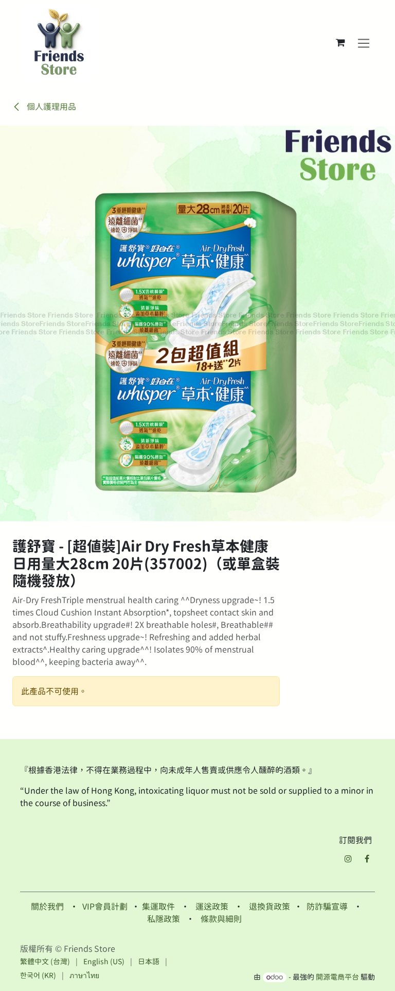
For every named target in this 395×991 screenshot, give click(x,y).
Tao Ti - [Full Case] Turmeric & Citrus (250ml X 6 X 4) (233, 905)
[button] (26, 873)
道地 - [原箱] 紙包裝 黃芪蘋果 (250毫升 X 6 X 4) (154, 901)
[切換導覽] (363, 43)
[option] (197, 873)
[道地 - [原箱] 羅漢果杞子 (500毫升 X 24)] (328, 849)
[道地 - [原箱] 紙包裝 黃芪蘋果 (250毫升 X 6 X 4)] (154, 849)
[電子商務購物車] (340, 43)
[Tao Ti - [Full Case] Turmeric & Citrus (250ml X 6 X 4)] (241, 849)
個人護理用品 (50, 106)
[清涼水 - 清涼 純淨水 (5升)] (67, 849)
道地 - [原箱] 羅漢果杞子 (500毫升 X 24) (327, 901)
